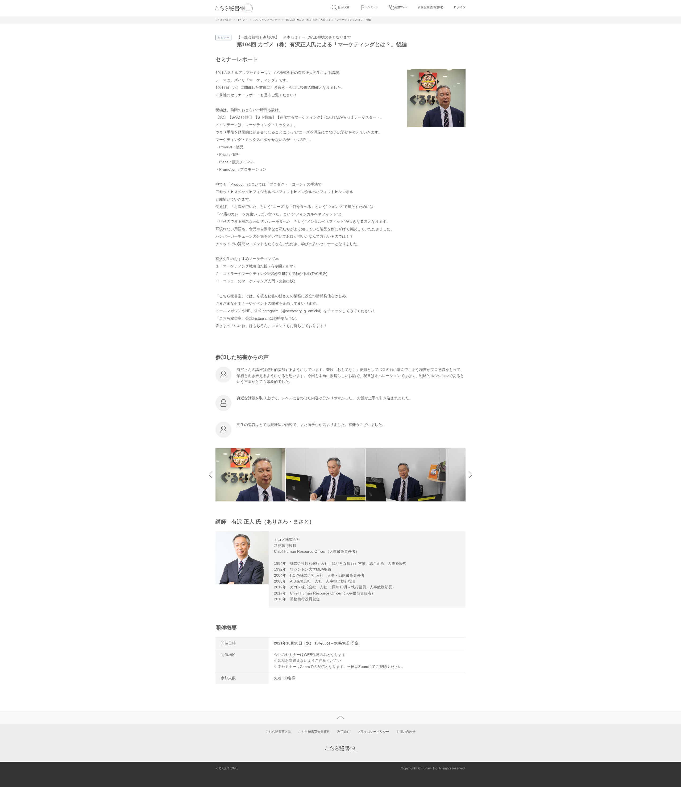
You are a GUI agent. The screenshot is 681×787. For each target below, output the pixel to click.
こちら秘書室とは (278, 732)
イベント (372, 7)
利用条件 (343, 732)
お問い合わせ (406, 732)
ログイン (460, 7)
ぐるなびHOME (226, 768)
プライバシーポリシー (373, 732)
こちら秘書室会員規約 (314, 732)
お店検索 (343, 7)
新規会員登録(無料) (430, 7)
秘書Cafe (401, 7)
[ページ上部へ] (340, 717)
